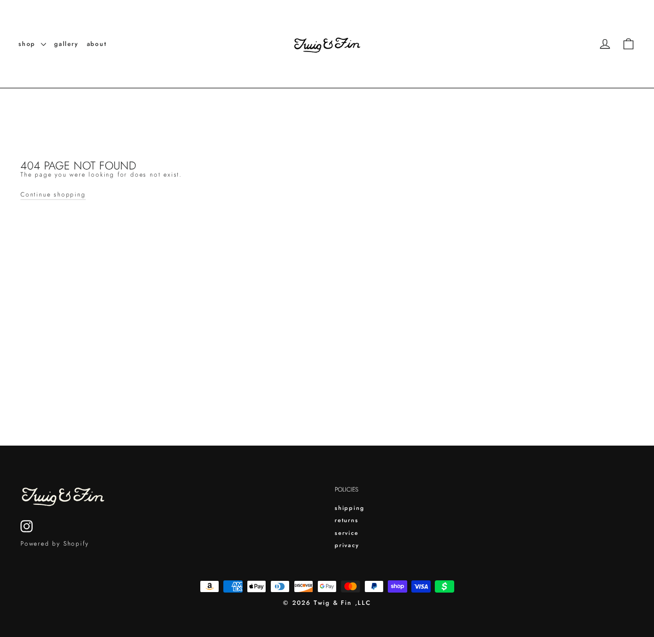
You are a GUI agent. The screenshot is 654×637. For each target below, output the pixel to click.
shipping (349, 508)
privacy (347, 545)
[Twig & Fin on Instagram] (26, 526)
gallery (66, 43)
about (97, 43)
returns (347, 520)
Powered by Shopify (54, 543)
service (347, 533)
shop (28, 43)
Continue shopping (53, 194)
